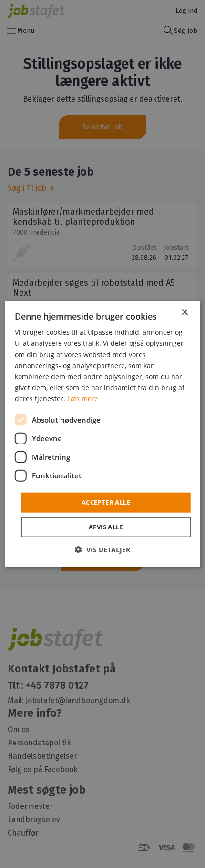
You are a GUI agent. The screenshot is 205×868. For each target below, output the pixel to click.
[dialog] (102, 434)
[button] (102, 549)
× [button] (184, 312)
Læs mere (82, 398)
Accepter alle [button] (106, 502)
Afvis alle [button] (106, 526)
